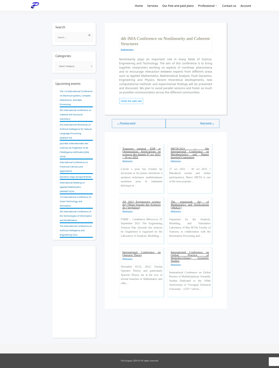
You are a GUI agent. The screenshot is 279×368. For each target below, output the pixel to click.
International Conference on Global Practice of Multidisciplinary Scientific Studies (190, 256)
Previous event (126, 123)
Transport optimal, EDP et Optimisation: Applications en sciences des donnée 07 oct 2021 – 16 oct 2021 (141, 153)
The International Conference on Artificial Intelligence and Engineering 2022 (76, 230)
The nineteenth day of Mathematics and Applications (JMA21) (190, 204)
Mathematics (127, 49)
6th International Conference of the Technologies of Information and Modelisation (76, 216)
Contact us (229, 6)
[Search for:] (74, 37)
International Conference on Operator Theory (141, 254)
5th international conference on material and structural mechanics (75, 114)
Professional (206, 6)
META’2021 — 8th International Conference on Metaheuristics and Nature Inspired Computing (190, 153)
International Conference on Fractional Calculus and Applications (74, 166)
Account (245, 6)
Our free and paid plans (178, 6)
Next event (207, 123)
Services (152, 6)
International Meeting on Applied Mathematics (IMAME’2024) (72, 187)
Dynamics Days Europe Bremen (75, 176)
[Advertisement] (74, 292)
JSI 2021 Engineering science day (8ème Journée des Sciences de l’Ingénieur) (141, 204)
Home (139, 6)
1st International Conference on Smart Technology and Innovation (75, 201)
